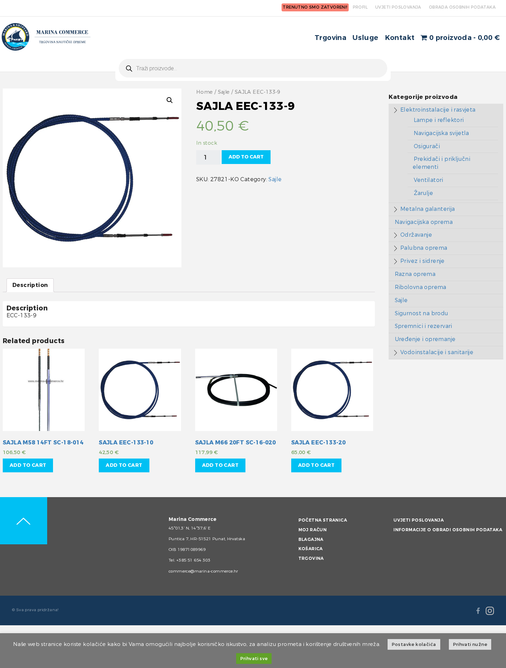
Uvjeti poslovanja (418, 520)
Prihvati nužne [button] (470, 644)
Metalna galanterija (427, 209)
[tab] (30, 285)
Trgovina (330, 37)
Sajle (224, 92)
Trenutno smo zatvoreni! (315, 7)
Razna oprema (415, 274)
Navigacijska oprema (424, 222)
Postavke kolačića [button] (414, 644)
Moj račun (312, 530)
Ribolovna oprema (420, 287)
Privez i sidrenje (422, 261)
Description (30, 285)
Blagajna (311, 539)
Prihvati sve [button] (254, 658)
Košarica (310, 549)
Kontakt (400, 37)
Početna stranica (322, 520)
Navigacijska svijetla (441, 133)
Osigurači (427, 146)
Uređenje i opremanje (425, 339)
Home (204, 92)
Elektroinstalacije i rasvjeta (438, 109)
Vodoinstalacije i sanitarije (436, 352)
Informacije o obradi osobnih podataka (447, 530)
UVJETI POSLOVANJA (398, 7)
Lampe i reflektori (439, 120)
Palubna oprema (423, 247)
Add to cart (246, 157)
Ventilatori (428, 180)
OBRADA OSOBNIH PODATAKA (462, 7)
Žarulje (423, 193)
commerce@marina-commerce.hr (203, 571)
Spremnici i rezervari (423, 326)
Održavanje (416, 234)
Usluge (365, 37)
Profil (360, 7)
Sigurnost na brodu (422, 313)
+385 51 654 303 (193, 560)
